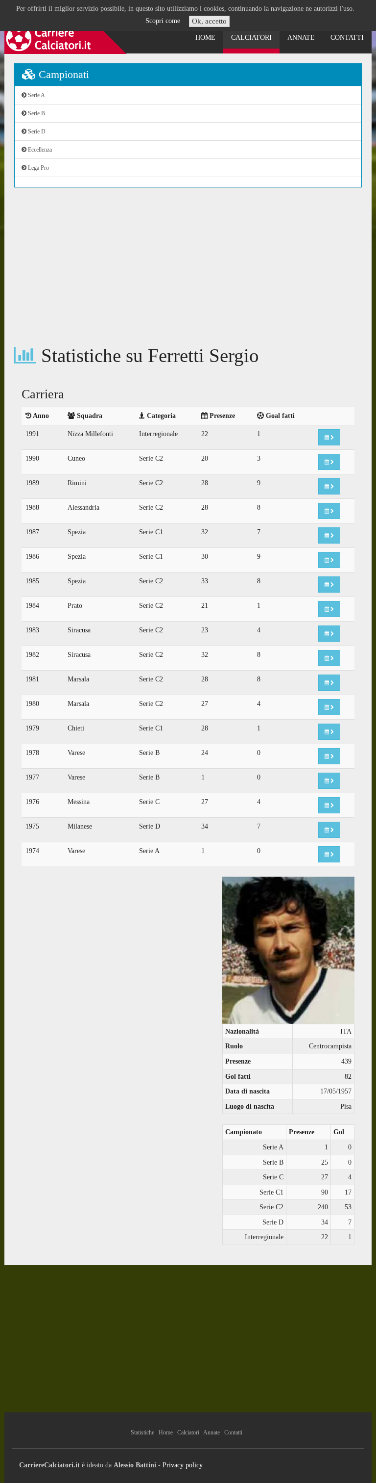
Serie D (36, 131)
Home (205, 37)
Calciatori (251, 37)
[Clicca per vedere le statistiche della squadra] (329, 437)
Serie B (35, 113)
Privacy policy (183, 1465)
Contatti (347, 37)
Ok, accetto (209, 21)
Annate (301, 37)
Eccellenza (39, 149)
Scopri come (162, 21)
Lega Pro (37, 167)
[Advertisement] (188, 266)
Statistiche (142, 1432)
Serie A (35, 95)
